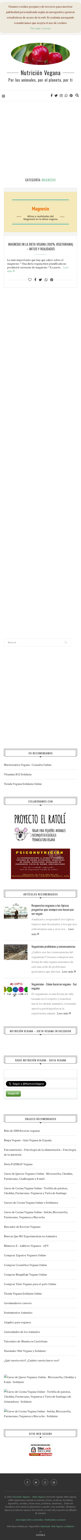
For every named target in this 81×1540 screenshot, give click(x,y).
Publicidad (50, 1519)
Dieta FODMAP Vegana (18, 1164)
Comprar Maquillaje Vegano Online (25, 1274)
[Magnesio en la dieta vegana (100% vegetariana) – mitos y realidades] (40, 212)
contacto (61, 1519)
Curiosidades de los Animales (22, 1332)
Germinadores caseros (18, 1303)
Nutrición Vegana (41, 72)
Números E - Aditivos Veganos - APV (26, 1246)
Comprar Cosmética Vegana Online (25, 1265)
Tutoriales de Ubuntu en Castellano (26, 1341)
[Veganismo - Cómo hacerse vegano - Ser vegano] (16, 990)
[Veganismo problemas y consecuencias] (16, 952)
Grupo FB (13, 1093)
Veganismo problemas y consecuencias (53, 946)
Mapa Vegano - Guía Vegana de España (28, 1140)
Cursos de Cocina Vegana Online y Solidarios (31, 1202)
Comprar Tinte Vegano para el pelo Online (30, 1284)
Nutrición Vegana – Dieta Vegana (28, 1496)
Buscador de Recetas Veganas (22, 1227)
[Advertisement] (40, 139)
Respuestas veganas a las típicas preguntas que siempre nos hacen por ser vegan (52, 909)
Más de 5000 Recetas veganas (22, 1131)
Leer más (68, 971)
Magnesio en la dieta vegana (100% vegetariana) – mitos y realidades (40, 246)
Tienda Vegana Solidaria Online (23, 784)
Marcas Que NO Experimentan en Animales (30, 1236)
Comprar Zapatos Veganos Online (25, 1255)
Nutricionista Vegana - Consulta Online (28, 765)
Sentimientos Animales (18, 1312)
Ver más (35, 28)
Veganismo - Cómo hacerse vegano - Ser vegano (54, 986)
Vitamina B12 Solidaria (17, 774)
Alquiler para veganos (17, 1322)
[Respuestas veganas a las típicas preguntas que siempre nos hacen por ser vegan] (16, 911)
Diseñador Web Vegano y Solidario (25, 1351)
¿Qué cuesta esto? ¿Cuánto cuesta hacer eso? (31, 1360)
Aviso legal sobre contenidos (29, 1519)
